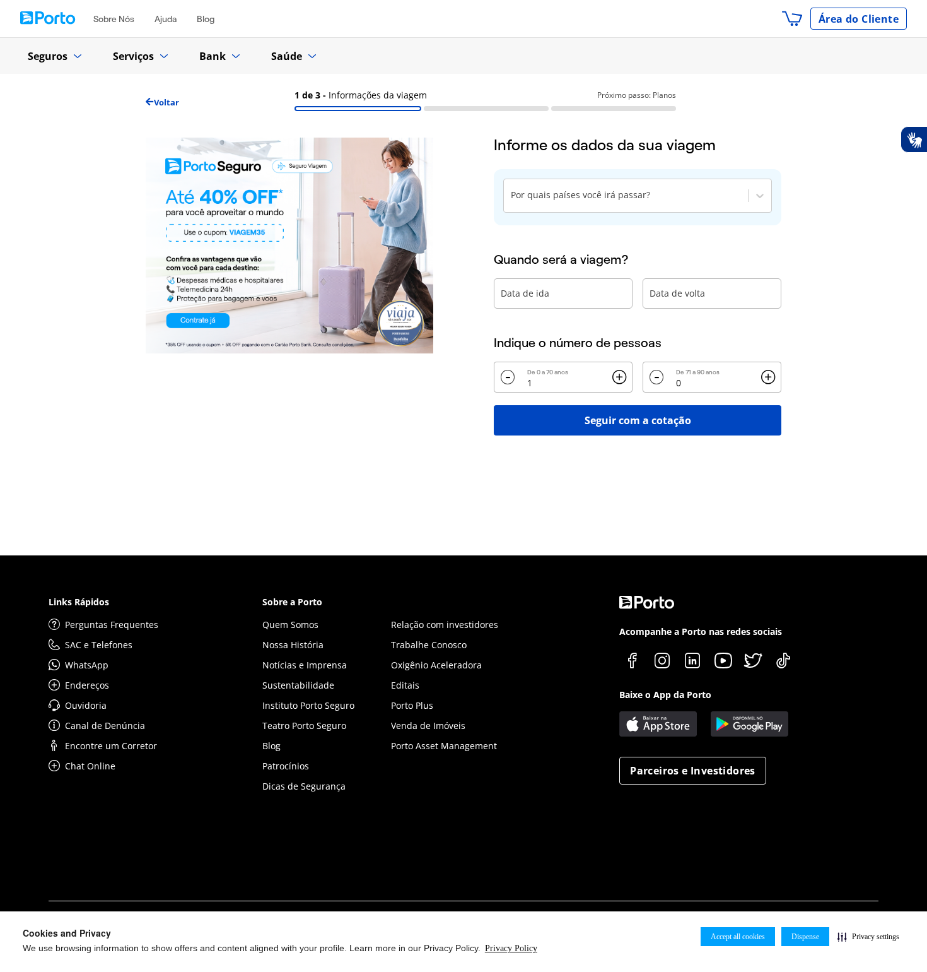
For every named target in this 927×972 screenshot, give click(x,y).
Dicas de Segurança (304, 786)
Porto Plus (412, 705)
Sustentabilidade (298, 685)
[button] (868, 937)
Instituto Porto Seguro (308, 705)
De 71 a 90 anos (698, 372)
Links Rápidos (79, 602)
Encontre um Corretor (111, 746)
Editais (405, 685)
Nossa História (293, 645)
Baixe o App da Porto (665, 695)
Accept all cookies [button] (738, 936)
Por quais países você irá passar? (580, 195)
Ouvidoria (86, 705)
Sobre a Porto (292, 602)
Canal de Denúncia (105, 726)
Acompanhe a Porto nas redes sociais (700, 631)
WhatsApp (86, 665)
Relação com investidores (444, 625)
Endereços (87, 685)
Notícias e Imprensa (304, 665)
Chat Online (90, 766)
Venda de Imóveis (428, 726)
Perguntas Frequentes (111, 625)
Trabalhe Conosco (429, 645)
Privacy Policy (511, 948)
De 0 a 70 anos (547, 372)
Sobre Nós (113, 19)
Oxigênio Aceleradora (436, 665)
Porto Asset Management (444, 746)
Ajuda (165, 19)
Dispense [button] (805, 936)
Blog (205, 19)
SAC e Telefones (98, 645)
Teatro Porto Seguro (304, 726)
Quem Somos (290, 625)
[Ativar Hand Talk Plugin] (914, 139)
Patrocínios (285, 766)
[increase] (619, 377)
